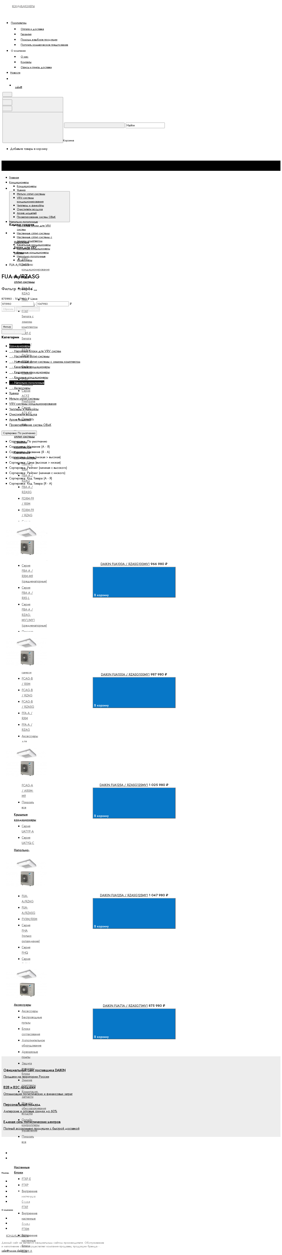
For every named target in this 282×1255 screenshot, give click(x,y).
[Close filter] (35, 290)
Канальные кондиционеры (34, 245)
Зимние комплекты (29, 1082)
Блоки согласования (31, 1031)
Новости (15, 73)
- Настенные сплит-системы (29, 356)
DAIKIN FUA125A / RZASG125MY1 (124, 895)
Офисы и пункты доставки (36, 67)
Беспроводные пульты (32, 1020)
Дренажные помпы (30, 1054)
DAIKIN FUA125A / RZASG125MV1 (124, 785)
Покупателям (18, 23)
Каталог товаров (83, 188)
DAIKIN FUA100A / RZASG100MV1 (125, 564)
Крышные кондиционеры (33, 252)
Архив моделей (27, 213)
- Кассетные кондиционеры (29, 372)
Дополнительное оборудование (33, 1043)
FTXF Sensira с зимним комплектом (30, 319)
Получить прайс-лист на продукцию (32, 1201)
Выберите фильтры (27, 309)
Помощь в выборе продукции (39, 39)
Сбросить (8, 309)
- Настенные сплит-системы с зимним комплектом (44, 361)
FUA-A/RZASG (28, 910)
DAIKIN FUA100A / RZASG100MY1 (125, 674)
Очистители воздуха (30, 209)
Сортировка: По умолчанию (19, 433)
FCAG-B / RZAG (27, 692)
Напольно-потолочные (31, 256)
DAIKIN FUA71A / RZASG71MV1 (125, 1005)
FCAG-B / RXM (27, 681)
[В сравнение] (36, 518)
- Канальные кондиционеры (29, 367)
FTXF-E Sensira (26, 336)
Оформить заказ (23, 78)
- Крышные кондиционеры (28, 377)
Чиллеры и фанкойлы (30, 205)
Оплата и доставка (32, 29)
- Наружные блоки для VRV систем (35, 351)
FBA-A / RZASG (27, 489)
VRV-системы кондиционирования (30, 200)
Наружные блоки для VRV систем (34, 227)
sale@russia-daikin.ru (14, 1251)
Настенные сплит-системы (33, 233)
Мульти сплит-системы (31, 194)
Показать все (28, 805)
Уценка (21, 190)
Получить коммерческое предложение (44, 45)
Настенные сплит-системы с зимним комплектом (34, 239)
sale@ (18, 87)
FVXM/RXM (29, 919)
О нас (24, 57)
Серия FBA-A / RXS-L (27, 592)
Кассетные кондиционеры (33, 249)
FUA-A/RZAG (28, 898)
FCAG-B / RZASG (28, 704)
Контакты (26, 62)
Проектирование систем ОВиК (36, 217)
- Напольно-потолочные (26, 382)
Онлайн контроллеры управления (31, 1125)
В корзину (102, 595)
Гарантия (26, 34)
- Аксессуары (19, 388)
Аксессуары (22, 1005)
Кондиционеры (26, 186)
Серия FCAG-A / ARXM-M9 (27, 788)
